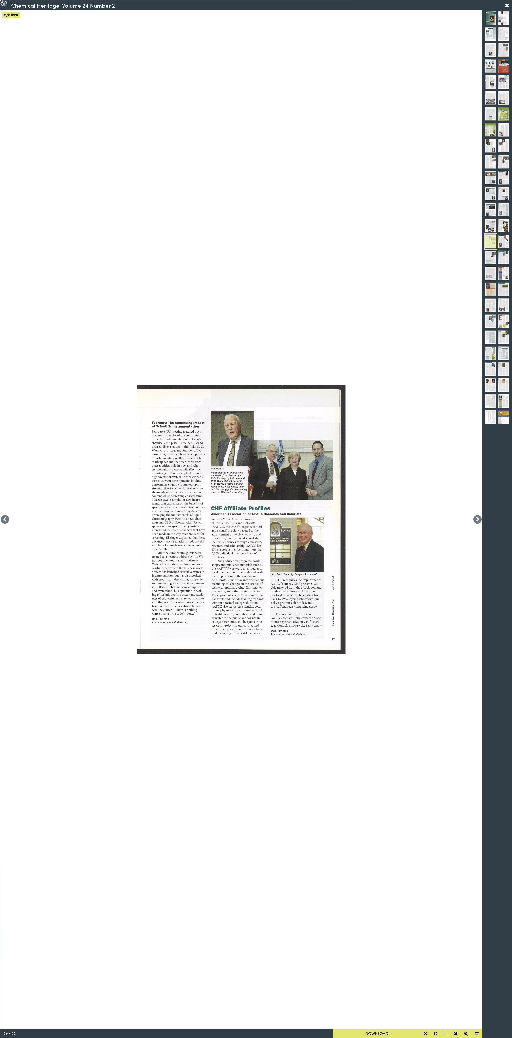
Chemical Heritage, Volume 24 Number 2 (63, 5)
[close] (507, 5)
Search (12, 15)
